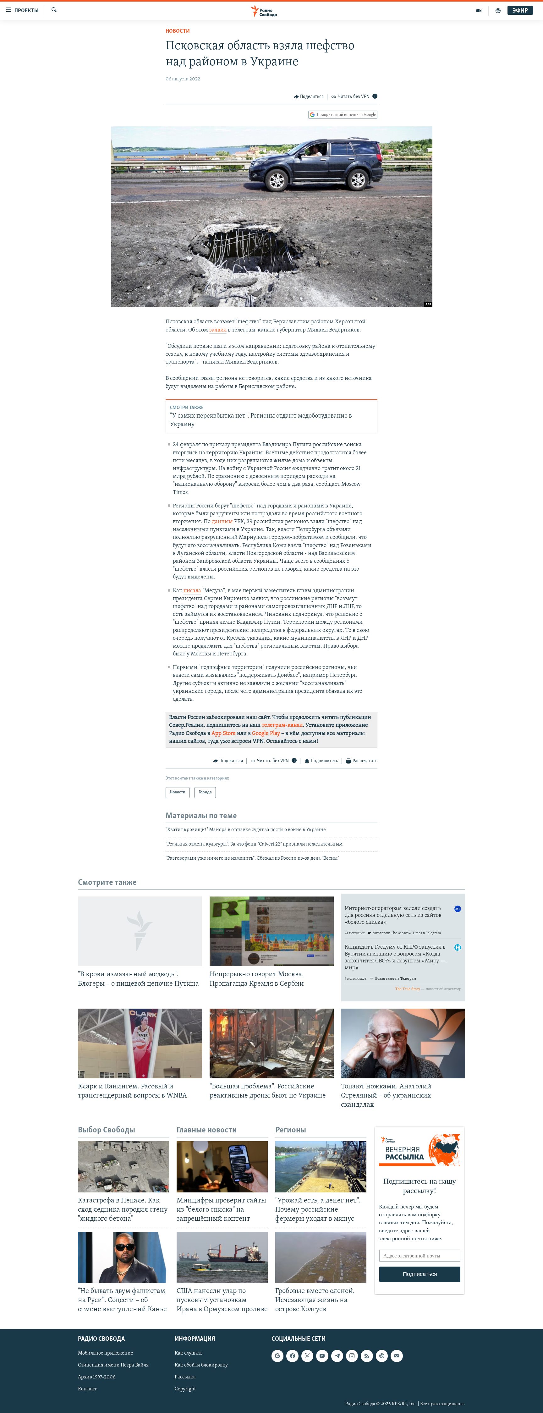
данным (222, 522)
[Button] (309, 97)
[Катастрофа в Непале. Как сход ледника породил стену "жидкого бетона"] (123, 1166)
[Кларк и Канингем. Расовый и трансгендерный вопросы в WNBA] (140, 1043)
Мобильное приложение (105, 1353)
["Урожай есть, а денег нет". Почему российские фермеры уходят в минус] (320, 1166)
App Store (223, 734)
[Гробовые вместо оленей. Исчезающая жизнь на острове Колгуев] (320, 1257)
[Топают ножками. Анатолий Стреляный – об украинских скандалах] (403, 1043)
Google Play (266, 734)
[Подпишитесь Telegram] (337, 1356)
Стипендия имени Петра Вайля (113, 1365)
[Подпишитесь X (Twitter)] (307, 1356)
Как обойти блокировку (201, 1365)
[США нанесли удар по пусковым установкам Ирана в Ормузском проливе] (222, 1257)
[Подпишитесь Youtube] (322, 1356)
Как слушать (188, 1353)
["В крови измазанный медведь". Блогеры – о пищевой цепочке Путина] (140, 931)
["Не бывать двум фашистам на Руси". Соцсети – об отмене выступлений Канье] (123, 1257)
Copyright (185, 1389)
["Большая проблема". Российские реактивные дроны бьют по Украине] (272, 1043)
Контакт (87, 1389)
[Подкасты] (382, 1356)
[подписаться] (397, 1356)
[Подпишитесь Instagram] (352, 1356)
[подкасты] (498, 10)
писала (192, 591)
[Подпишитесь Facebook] (292, 1356)
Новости (178, 31)
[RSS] (367, 1356)
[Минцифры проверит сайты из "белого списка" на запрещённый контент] (222, 1166)
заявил (218, 330)
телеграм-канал (282, 725)
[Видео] (479, 10)
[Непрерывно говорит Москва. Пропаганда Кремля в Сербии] (272, 931)
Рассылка (185, 1377)
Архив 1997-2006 (96, 1377)
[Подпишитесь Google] (277, 1356)
